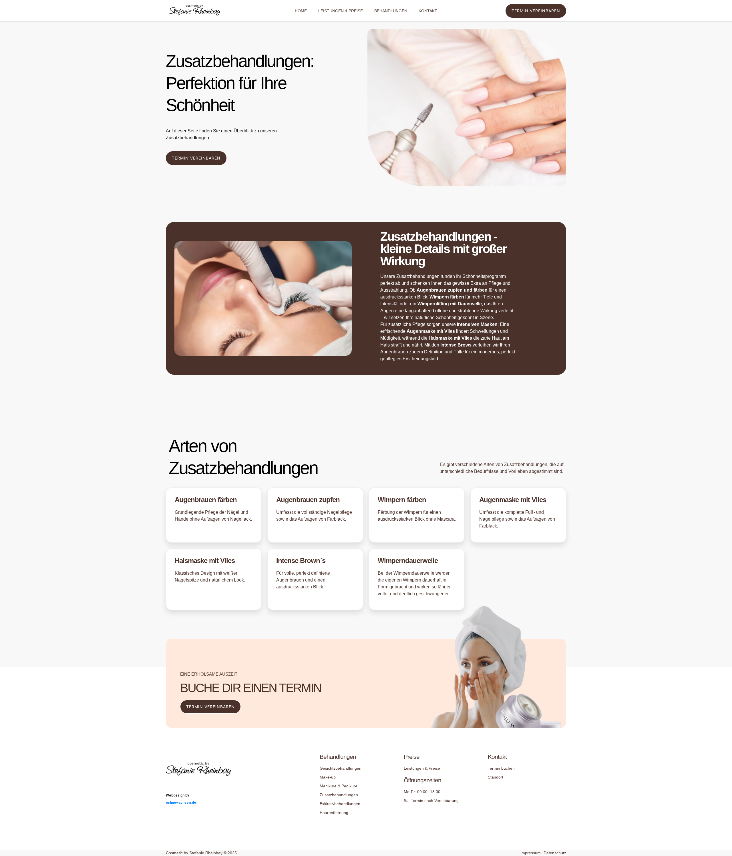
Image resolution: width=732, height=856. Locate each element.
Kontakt (428, 11)
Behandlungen (390, 11)
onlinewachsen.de (181, 803)
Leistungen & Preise (340, 11)
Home (301, 11)
